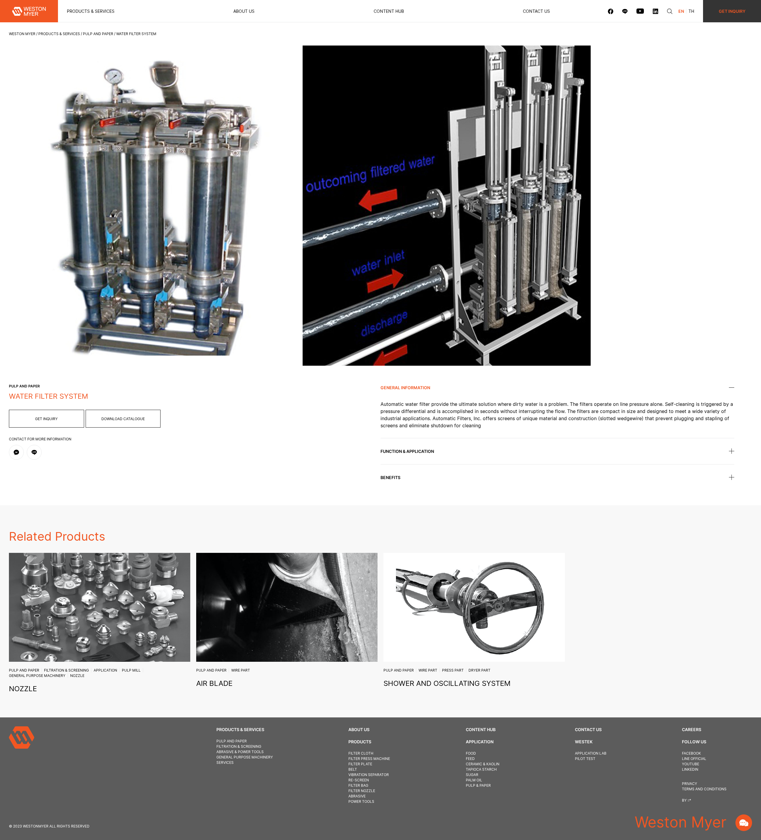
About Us (243, 11)
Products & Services (90, 11)
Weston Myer (22, 34)
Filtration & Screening (66, 670)
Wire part (240, 670)
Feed (470, 758)
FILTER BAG (358, 785)
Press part (453, 670)
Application (105, 670)
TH (691, 11)
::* (689, 800)
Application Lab (590, 753)
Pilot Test (585, 758)
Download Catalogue (123, 419)
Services (225, 762)
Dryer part (479, 670)
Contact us (536, 11)
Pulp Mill (131, 670)
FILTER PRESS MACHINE (369, 758)
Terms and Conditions (704, 789)
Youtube (690, 764)
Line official (694, 758)
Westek (583, 741)
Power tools (361, 801)
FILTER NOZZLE (361, 791)
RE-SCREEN (358, 780)
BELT (352, 769)
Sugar (472, 774)
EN (681, 11)
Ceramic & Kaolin (482, 764)
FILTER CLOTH (360, 753)
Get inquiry (46, 419)
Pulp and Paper (98, 34)
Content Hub (481, 729)
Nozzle (77, 675)
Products (359, 741)
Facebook (691, 753)
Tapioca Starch (481, 769)
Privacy (689, 783)
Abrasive (357, 796)
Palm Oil (474, 780)
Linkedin (690, 769)
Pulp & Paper (478, 785)
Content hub (389, 11)
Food (471, 753)
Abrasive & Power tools (240, 752)
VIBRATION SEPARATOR (368, 774)
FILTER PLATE (360, 764)
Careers (691, 729)
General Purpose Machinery (37, 675)
